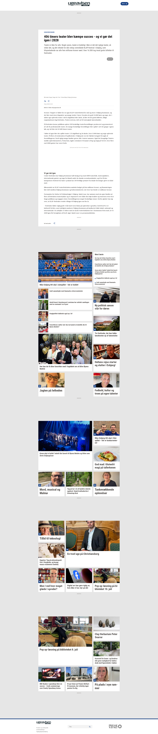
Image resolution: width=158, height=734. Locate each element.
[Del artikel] (49, 101)
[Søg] (89, 726)
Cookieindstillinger (40, 729)
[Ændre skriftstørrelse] (45, 101)
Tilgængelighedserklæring (42, 731)
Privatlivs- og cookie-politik (42, 727)
